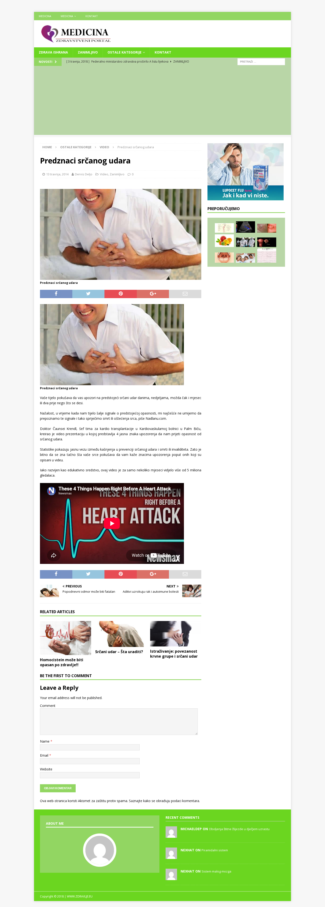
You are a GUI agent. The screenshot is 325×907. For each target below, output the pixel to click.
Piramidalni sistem (215, 850)
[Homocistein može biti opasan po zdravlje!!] (65, 638)
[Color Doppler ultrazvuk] (245, 227)
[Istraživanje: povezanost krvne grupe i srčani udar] (175, 633)
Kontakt (91, 16)
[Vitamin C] (224, 240)
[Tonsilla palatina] (224, 257)
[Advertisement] (162, 101)
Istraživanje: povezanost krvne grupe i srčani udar (174, 654)
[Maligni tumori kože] (266, 228)
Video (104, 174)
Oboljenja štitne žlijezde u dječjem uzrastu (239, 829)
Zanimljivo (88, 52)
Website (46, 769)
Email (44, 755)
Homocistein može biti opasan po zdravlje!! (61, 662)
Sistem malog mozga (216, 871)
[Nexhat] (171, 856)
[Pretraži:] (261, 61)
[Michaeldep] (171, 835)
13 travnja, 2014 (57, 174)
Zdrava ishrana (53, 52)
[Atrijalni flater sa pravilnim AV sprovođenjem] (266, 255)
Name (45, 741)
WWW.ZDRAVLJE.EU (80, 896)
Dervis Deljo (83, 174)
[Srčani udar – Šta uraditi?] (120, 634)
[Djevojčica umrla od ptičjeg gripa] (245, 242)
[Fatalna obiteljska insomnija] (245, 258)
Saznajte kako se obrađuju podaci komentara (164, 801)
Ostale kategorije (125, 52)
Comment (47, 705)
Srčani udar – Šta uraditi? (119, 651)
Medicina (45, 16)
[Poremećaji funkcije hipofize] (224, 228)
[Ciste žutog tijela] (266, 242)
